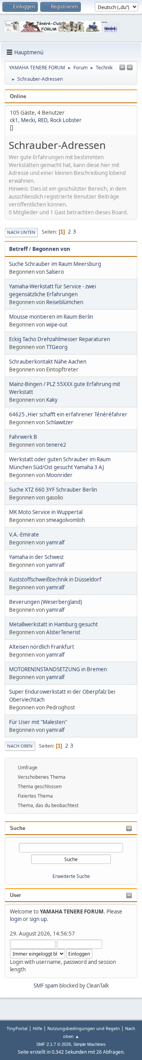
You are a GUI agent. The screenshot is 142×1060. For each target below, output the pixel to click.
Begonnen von (51, 248)
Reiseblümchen (64, 302)
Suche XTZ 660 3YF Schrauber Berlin (53, 489)
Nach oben (20, 746)
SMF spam (46, 985)
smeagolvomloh (65, 520)
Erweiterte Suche (71, 876)
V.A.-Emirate (24, 534)
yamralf (55, 542)
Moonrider (59, 475)
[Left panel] (122, 68)
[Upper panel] (130, 68)
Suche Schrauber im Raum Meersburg (55, 263)
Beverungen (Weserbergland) (45, 601)
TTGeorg (56, 347)
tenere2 (56, 444)
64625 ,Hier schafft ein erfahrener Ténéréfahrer (68, 414)
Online (18, 96)
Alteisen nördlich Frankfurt (41, 646)
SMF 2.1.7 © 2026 (53, 1044)
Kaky (52, 399)
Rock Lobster (66, 120)
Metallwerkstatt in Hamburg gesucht (53, 624)
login (16, 919)
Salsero (55, 271)
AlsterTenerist (63, 632)
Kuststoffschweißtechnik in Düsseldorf (55, 579)
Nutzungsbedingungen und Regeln (83, 1028)
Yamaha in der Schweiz (36, 557)
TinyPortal (17, 1028)
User (15, 895)
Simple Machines (89, 1044)
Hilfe (37, 1028)
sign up (38, 919)
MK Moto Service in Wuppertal (45, 512)
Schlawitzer (59, 422)
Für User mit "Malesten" (38, 722)
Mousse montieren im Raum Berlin (51, 316)
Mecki (28, 120)
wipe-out (56, 324)
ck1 (14, 120)
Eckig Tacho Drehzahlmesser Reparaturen (59, 339)
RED (42, 120)
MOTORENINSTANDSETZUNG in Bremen (58, 669)
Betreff (18, 248)
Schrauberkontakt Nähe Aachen (47, 361)
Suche (17, 828)
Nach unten (21, 232)
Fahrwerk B (23, 436)
